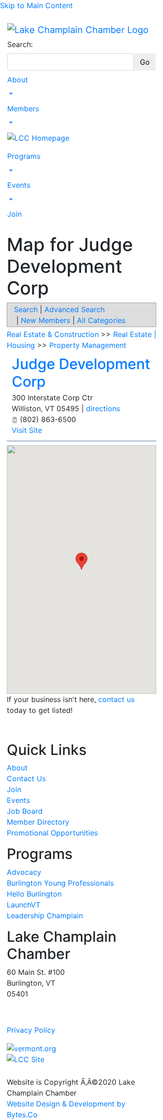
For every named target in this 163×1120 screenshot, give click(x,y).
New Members (45, 320)
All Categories (101, 320)
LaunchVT (23, 904)
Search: (20, 44)
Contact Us (26, 778)
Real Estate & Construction (53, 334)
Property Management (87, 345)
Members (23, 108)
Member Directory (38, 821)
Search (26, 309)
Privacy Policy (31, 1030)
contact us (116, 699)
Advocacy (24, 872)
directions (103, 408)
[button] (81, 561)
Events (18, 185)
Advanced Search (74, 309)
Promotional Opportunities (52, 832)
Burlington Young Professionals (60, 882)
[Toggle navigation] (13, 17)
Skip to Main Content (36, 5)
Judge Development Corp (81, 372)
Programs (23, 156)
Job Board (25, 811)
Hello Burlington (34, 893)
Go (145, 61)
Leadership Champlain (45, 915)
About (17, 79)
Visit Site (27, 430)
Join (14, 213)
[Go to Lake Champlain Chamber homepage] (78, 29)
